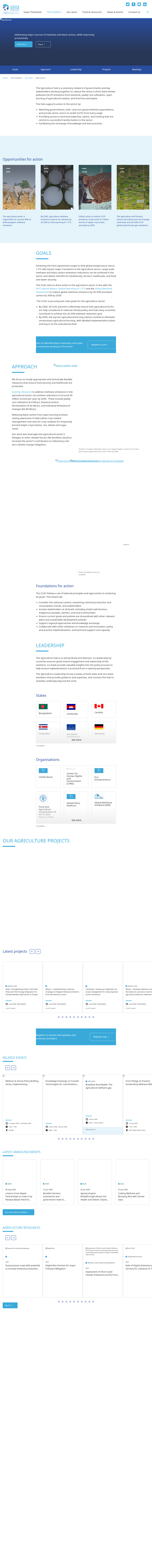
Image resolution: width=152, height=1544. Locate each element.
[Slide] (59, 1017)
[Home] (11, 9)
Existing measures (22, 391)
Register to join (99, 344)
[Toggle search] (147, 12)
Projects (106, 69)
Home (5, 78)
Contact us (134, 12)
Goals (15, 69)
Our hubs (29, 78)
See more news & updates (16, 1212)
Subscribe (21, 44)
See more (76, 739)
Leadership (76, 69)
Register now (100, 1036)
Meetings (136, 69)
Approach (46, 69)
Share (40, 44)
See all (7, 1305)
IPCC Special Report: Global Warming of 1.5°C (60, 288)
